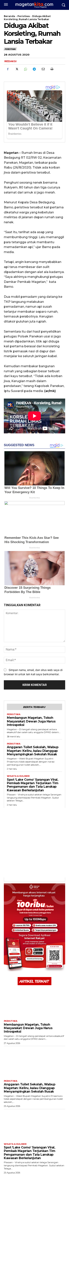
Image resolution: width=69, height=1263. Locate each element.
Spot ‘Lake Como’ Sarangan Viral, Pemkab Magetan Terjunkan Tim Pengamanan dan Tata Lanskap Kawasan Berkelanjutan (32, 785)
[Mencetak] (52, 69)
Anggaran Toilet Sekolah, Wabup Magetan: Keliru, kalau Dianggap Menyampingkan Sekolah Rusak (32, 750)
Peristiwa (23, 16)
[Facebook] (8, 69)
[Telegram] (34, 69)
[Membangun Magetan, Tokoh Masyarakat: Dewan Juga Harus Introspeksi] (34, 1002)
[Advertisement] (34, 842)
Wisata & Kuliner (18, 776)
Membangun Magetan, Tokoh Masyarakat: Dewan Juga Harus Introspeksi (31, 721)
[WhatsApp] (25, 69)
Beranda (9, 16)
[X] (16, 69)
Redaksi (10, 61)
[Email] (43, 69)
